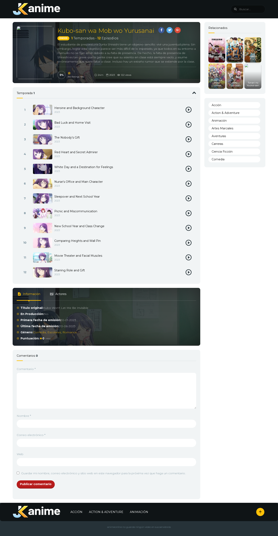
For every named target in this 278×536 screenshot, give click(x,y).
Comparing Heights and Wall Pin (77, 241)
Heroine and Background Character (79, 108)
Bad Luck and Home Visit (72, 122)
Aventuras (219, 136)
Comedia (39, 332)
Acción (216, 105)
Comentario (26, 369)
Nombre (24, 416)
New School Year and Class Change (79, 226)
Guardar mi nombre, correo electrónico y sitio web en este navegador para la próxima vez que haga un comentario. (103, 473)
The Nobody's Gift (67, 137)
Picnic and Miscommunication (75, 211)
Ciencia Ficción (222, 151)
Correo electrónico (31, 435)
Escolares (54, 332)
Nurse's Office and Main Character (78, 182)
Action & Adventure (226, 113)
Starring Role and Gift (69, 270)
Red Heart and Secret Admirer (76, 152)
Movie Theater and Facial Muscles (78, 256)
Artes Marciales (222, 128)
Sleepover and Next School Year (77, 196)
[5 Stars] (69, 73)
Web (20, 454)
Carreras (217, 144)
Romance (69, 332)
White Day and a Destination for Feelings (83, 167)
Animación (219, 120)
